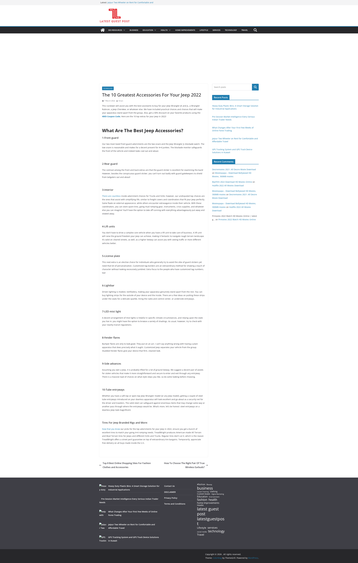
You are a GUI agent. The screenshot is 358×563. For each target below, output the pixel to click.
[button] (123, 30)
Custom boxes (203, 494)
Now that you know (111, 429)
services (212, 527)
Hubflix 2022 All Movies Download (228, 185)
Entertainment (214, 497)
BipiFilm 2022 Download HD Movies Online (232, 182)
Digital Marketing (217, 494)
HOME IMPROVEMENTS (185, 30)
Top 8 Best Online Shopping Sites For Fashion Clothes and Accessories (127, 465)
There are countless (111, 196)
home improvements (208, 502)
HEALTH (164, 30)
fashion (202, 499)
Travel (200, 534)
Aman (120, 101)
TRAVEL (244, 30)
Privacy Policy (170, 498)
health (213, 499)
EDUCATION (148, 30)
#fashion (201, 484)
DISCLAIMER (170, 492)
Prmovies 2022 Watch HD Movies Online (237, 219)
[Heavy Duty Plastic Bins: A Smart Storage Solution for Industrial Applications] (102, 487)
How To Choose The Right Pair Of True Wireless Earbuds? (184, 465)
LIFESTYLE (204, 30)
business (205, 488)
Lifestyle (201, 527)
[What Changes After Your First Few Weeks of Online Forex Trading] (102, 513)
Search (255, 87)
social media (202, 532)
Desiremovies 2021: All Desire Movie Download (234, 169)
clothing (213, 491)
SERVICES (216, 30)
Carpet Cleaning (203, 492)
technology (216, 531)
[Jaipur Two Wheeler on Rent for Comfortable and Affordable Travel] (102, 526)
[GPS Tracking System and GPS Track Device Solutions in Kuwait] (102, 538)
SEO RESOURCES (115, 30)
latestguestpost (210, 521)
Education (202, 496)
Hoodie (200, 505)
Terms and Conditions (174, 503)
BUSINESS (134, 30)
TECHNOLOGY (231, 30)
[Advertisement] (179, 62)
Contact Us (169, 486)
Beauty (209, 485)
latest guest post (208, 511)
